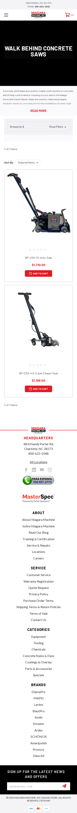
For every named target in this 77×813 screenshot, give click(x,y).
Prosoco (38, 749)
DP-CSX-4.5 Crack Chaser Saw (38, 373)
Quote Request (38, 588)
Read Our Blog (39, 532)
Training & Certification (38, 539)
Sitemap (45, 800)
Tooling (38, 643)
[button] (38, 127)
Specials (38, 675)
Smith (38, 717)
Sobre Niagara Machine (39, 526)
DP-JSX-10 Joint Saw (38, 257)
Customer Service (39, 575)
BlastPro (39, 711)
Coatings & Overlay (38, 662)
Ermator (38, 724)
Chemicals (39, 649)
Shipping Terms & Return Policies (38, 607)
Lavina (38, 704)
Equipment (38, 636)
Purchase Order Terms (38, 600)
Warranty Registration (38, 581)
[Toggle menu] (11, 15)
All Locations (38, 462)
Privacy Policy (38, 594)
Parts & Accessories (38, 668)
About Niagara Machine (38, 519)
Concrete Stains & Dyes (38, 656)
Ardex (38, 730)
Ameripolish (38, 743)
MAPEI (39, 698)
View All (38, 756)
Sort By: (9, 162)
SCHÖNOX (39, 736)
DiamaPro (38, 692)
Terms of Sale (38, 613)
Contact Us (38, 620)
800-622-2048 (42, 6)
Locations (38, 551)
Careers (38, 558)
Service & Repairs (38, 545)
